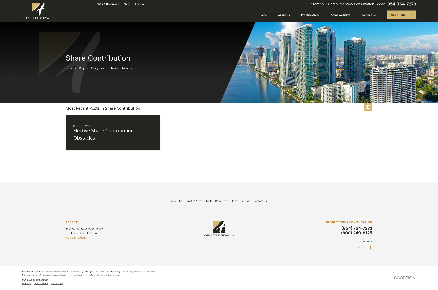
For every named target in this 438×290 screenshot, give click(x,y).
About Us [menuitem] (284, 15)
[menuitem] (26, 283)
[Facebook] (370, 247)
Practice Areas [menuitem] (310, 15)
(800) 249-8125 (356, 233)
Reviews (140, 4)
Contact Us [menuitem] (369, 15)
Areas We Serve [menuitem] (340, 15)
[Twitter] (359, 247)
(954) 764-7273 (356, 228)
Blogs (127, 4)
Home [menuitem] (263, 15)
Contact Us (260, 201)
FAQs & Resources (108, 4)
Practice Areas (194, 201)
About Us (176, 201)
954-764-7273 (401, 4)
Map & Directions (76, 237)
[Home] (38, 11)
